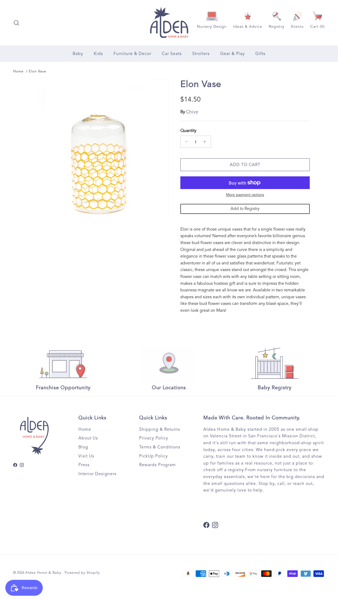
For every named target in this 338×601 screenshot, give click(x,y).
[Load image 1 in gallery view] (99, 149)
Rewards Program (157, 464)
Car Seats (172, 53)
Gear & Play (232, 53)
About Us (88, 438)
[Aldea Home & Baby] (169, 22)
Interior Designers (97, 473)
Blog (83, 447)
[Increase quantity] (206, 142)
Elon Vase (37, 71)
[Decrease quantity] (185, 142)
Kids (98, 53)
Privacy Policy (153, 438)
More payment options (245, 195)
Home (18, 71)
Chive (192, 111)
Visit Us (86, 456)
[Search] (16, 23)
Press (84, 464)
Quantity (188, 130)
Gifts (260, 53)
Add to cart (245, 164)
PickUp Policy (153, 456)
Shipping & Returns (159, 429)
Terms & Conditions (159, 447)
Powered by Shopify (82, 573)
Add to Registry (245, 208)
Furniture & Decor (132, 53)
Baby (78, 53)
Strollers (201, 53)
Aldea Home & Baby (44, 573)
